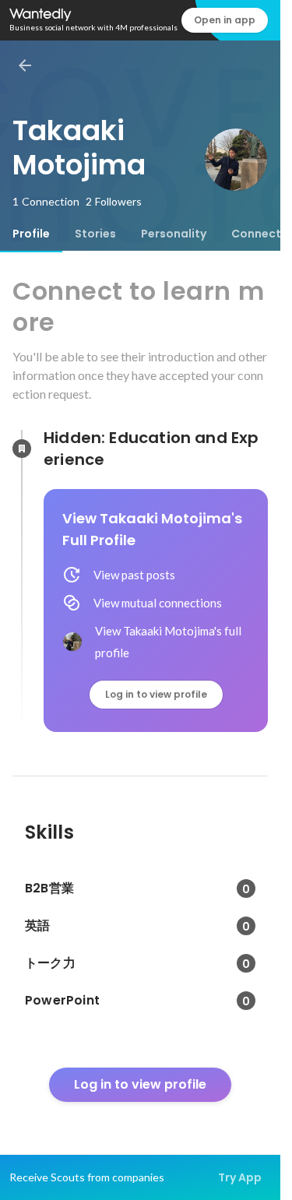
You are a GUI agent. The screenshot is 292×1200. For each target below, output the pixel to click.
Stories (95, 233)
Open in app (224, 19)
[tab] (31, 233)
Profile (31, 233)
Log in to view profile (156, 694)
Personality (173, 233)
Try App (240, 1177)
